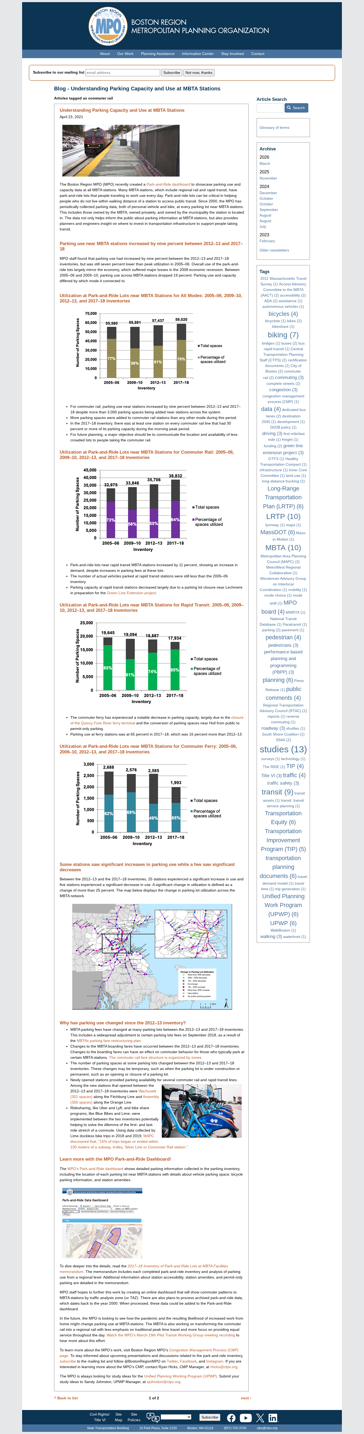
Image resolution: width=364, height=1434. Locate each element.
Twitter (172, 1361)
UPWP (283, 923)
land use (296, 475)
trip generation (290, 889)
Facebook (188, 1361)
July (263, 226)
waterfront (294, 936)
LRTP (283, 516)
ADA (271, 301)
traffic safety (283, 783)
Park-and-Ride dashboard (168, 184)
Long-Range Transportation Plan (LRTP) (283, 497)
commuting (289, 377)
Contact (257, 53)
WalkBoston (283, 930)
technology (293, 759)
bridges (271, 343)
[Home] (182, 25)
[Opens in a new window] (231, 1417)
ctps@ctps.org (267, 1428)
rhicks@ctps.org (223, 1367)
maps (293, 525)
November (268, 178)
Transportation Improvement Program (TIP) (283, 840)
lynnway (275, 525)
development (291, 422)
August (265, 215)
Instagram (214, 1361)
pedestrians (283, 645)
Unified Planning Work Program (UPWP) (283, 905)
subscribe (68, 1361)
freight (290, 439)
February (267, 241)
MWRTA (295, 612)
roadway (273, 728)
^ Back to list (66, 1398)
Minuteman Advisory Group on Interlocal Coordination (283, 584)
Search (298, 108)
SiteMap (118, 1417)
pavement (293, 630)
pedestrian (283, 637)
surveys (270, 759)
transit (277, 792)
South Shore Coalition (283, 734)
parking (271, 630)
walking (271, 936)
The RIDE (274, 767)
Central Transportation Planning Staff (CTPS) (282, 354)
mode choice (278, 595)
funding (273, 446)
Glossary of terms (274, 127)
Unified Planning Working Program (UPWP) (180, 1376)
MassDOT (277, 532)
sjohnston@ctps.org (163, 1382)
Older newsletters (274, 250)
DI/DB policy (283, 427)
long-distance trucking (283, 481)
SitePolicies (134, 1417)
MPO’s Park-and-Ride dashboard (95, 1169)
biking (283, 335)
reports (276, 716)
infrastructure (274, 470)
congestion (283, 389)
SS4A (283, 740)
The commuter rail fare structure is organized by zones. (156, 1057)
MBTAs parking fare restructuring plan (109, 1040)
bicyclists (275, 321)
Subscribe (209, 1417)
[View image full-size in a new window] (121, 150)
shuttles (295, 728)
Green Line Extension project (131, 593)
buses (289, 343)
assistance (290, 301)
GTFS (276, 459)
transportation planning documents (280, 867)
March (265, 163)
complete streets (283, 383)
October (266, 198)
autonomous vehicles (283, 306)
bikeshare (283, 326)
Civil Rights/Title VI (100, 1417)
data (271, 409)
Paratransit (295, 624)
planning (278, 680)
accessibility (293, 295)
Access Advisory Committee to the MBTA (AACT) (283, 289)
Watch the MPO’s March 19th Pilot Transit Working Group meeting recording (171, 1335)
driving (272, 433)
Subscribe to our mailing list (58, 72)
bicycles (283, 313)
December (268, 193)
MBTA (283, 548)
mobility (297, 590)
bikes (294, 321)
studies (283, 749)
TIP (295, 766)
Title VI (271, 775)
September (269, 209)
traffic (294, 775)
